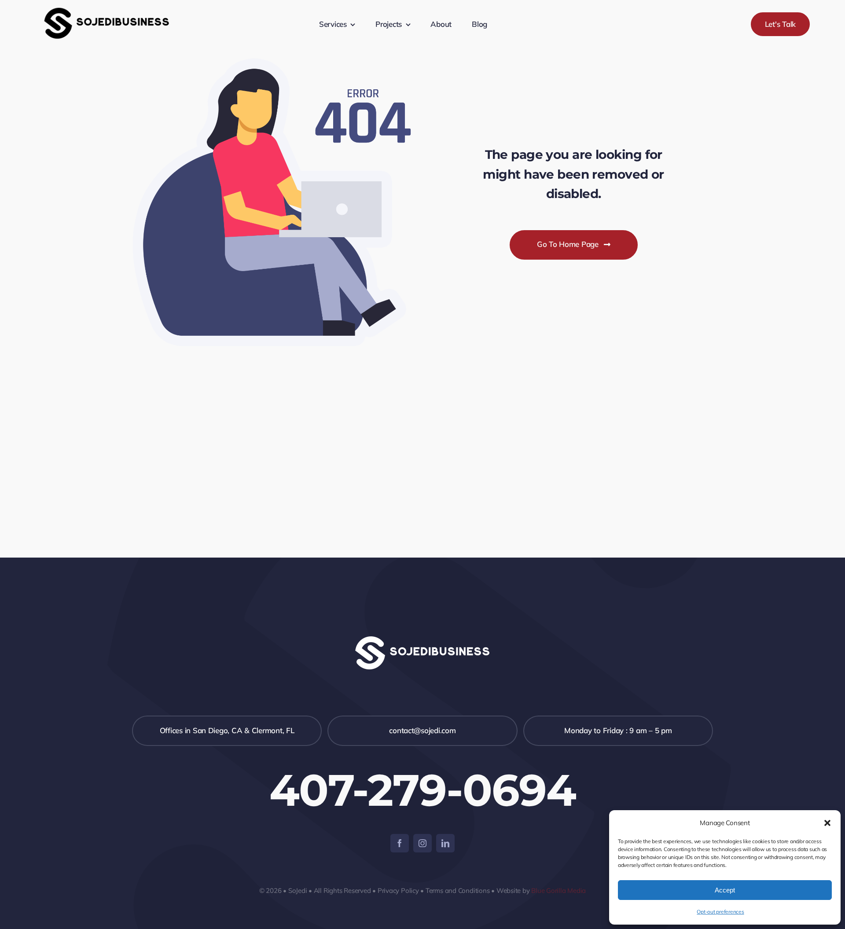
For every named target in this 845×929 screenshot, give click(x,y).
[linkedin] (445, 843)
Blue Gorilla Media (558, 890)
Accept (725, 890)
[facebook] (399, 843)
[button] (827, 823)
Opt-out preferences (720, 911)
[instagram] (422, 843)
